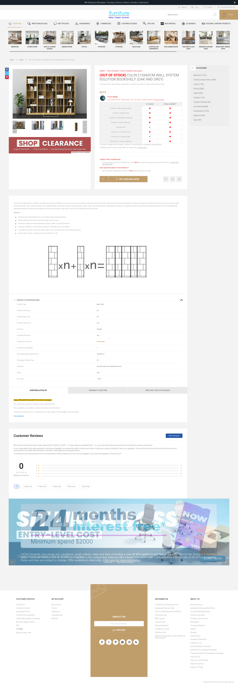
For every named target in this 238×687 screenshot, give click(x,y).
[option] (21, 125)
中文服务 (19, 629)
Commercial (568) (201, 106)
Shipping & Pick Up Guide (164, 608)
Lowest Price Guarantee (25, 615)
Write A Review (174, 436)
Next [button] (85, 127)
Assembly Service (23, 612)
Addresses (56, 612)
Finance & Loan (161, 615)
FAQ (17, 625)
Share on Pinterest (7, 77)
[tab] (38, 390)
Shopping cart (57, 615)
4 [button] (119, 562)
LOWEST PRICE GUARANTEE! (110, 159)
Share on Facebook (7, 69)
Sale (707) (198, 120)
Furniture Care (160, 632)
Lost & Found (160, 622)
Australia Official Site (198, 639)
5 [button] (123, 562)
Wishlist (55, 618)
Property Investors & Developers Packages (206, 653)
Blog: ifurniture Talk (23, 633)
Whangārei (194, 622)
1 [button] (106, 562)
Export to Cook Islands (199, 660)
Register (184, 7)
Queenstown (195, 636)
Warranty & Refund (98, 390)
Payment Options (161, 625)
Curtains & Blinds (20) (202, 102)
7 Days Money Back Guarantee (28, 618)
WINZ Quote (159, 618)
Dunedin (193, 632)
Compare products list (228, 7)
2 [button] (110, 562)
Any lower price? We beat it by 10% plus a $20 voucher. (136, 100)
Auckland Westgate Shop (200, 612)
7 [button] (132, 562)
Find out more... (142, 147)
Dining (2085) (199, 89)
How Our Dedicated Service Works (168, 612)
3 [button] (115, 562)
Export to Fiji (195, 657)
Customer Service (23, 608)
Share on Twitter (7, 73)
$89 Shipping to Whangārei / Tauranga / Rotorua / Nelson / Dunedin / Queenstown (116, 2)
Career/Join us (196, 643)
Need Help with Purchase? (157, 390)
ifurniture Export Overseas (200, 646)
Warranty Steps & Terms (25, 622)
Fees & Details (19, 416)
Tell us (136, 162)
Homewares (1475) (201, 111)
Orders (54, 608)
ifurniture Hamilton (197, 615)
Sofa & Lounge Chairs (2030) (205, 80)
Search (214, 15)
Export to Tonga (196, 667)
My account (56, 605)
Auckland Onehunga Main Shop (202, 608)
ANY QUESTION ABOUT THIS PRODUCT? (114, 168)
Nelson (193, 629)
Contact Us (20, 605)
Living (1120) (199, 84)
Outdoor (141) (199, 98)
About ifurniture (196, 605)
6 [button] (127, 562)
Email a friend (179, 179)
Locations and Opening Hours (166, 605)
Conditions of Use (162, 629)
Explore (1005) (199, 115)
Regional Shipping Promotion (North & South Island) (170, 637)
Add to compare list (172, 179)
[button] (226, 40)
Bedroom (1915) (200, 75)
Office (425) (198, 93)
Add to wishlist (166, 179)
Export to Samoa (197, 664)
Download (100, 341)
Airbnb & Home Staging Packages (203, 650)
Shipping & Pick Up (38, 390)
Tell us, (131, 171)
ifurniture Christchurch (199, 618)
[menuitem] (33, 604)
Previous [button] (15, 127)
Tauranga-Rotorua (197, 625)
